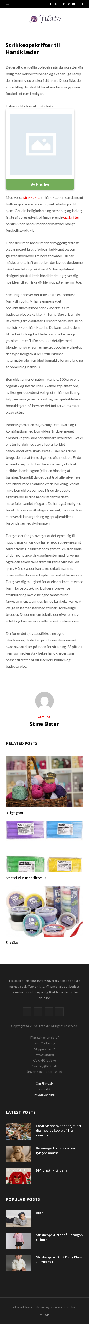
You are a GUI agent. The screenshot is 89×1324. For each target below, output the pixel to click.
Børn (39, 1213)
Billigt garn (14, 813)
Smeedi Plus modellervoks (26, 878)
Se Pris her (40, 184)
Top (45, 1315)
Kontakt (44, 1089)
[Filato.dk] (45, 18)
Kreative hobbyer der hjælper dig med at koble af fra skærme (58, 1130)
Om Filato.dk (44, 1083)
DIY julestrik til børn (51, 1170)
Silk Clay (12, 942)
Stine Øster (44, 723)
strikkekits (31, 197)
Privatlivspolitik (44, 1095)
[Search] (82, 4)
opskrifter (71, 217)
